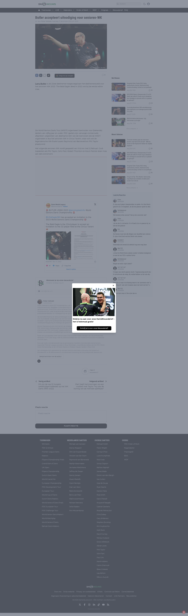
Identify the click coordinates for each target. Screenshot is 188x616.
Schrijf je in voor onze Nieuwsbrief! (94, 328)
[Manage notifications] (183, 612)
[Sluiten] (113, 285)
